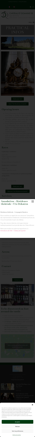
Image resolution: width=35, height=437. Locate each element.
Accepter (17, 422)
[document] (17, 218)
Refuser (17, 426)
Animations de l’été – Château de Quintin (13, 231)
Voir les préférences (17, 431)
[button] (32, 405)
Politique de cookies (16, 434)
